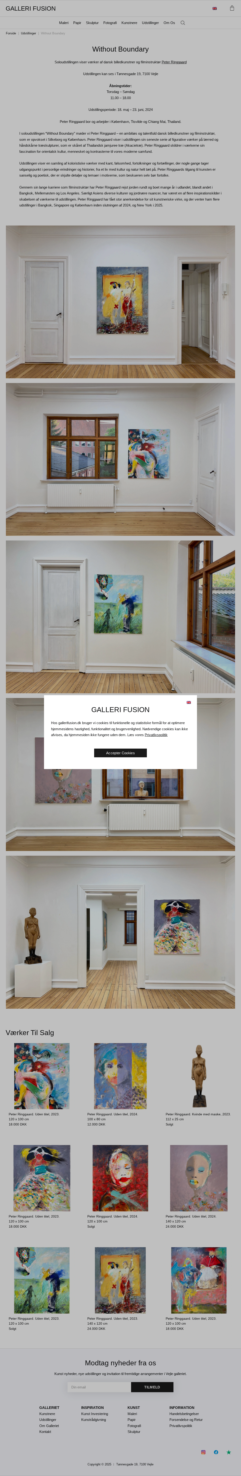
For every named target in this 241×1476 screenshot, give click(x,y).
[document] (120, 738)
